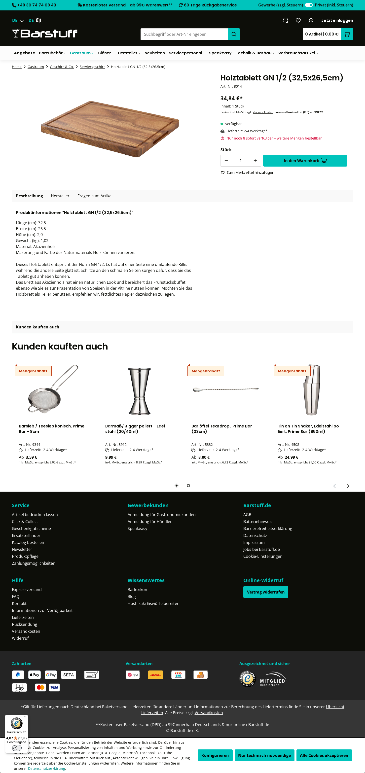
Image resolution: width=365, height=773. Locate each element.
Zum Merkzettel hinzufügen (250, 172)
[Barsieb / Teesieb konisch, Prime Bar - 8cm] (53, 390)
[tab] (29, 196)
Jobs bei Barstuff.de (261, 549)
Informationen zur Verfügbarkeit (42, 610)
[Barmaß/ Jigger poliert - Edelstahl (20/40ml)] (139, 390)
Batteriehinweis (257, 521)
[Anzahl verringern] (226, 161)
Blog (132, 596)
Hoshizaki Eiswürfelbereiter (153, 603)
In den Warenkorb (301, 160)
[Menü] (25, 718)
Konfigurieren (215, 755)
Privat (334, 5)
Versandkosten (263, 112)
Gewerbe (280, 5)
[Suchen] (234, 34)
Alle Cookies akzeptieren (324, 755)
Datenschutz (255, 535)
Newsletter (22, 549)
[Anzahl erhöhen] (255, 161)
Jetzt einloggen (337, 20)
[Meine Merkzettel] (298, 20)
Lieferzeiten (23, 617)
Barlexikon (137, 589)
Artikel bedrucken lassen (35, 514)
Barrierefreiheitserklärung (267, 528)
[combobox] (184, 34)
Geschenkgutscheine (31, 528)
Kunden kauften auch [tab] (37, 327)
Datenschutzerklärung (46, 768)
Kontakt (19, 603)
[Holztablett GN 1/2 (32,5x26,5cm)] (110, 126)
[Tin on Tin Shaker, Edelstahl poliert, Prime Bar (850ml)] (312, 390)
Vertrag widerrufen (266, 592)
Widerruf (20, 638)
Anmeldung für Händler (150, 521)
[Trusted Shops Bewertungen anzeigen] (247, 678)
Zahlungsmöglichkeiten (33, 563)
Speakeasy (137, 528)
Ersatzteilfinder (26, 535)
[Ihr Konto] (311, 20)
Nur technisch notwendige (264, 755)
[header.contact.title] (285, 20)
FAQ (15, 596)
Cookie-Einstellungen (263, 556)
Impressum (254, 542)
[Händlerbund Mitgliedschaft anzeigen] (273, 678)
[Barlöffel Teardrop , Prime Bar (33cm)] (225, 390)
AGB (247, 514)
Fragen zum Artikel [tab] (94, 196)
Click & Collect (25, 521)
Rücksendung (24, 624)
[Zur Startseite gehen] (44, 33)
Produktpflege (25, 556)
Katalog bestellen (28, 542)
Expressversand (27, 589)
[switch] (309, 5)
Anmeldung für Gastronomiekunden (162, 514)
